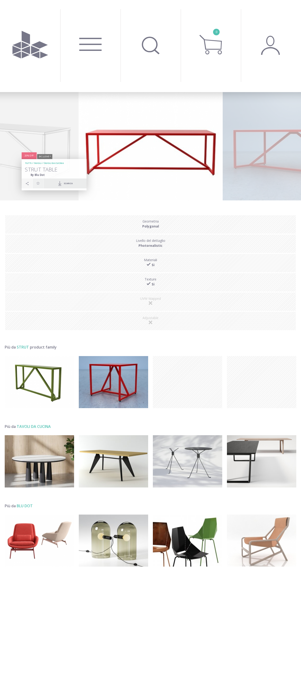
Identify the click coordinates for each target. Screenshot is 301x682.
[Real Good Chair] (187, 541)
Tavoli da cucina (53, 163)
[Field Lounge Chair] (39, 541)
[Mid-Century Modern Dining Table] (113, 461)
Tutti (28, 163)
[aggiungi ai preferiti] (38, 183)
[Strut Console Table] (39, 382)
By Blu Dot (38, 175)
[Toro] (261, 541)
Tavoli (37, 163)
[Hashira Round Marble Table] (39, 461)
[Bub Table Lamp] (113, 541)
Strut (23, 347)
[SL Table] (261, 461)
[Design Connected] (30, 46)
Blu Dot (25, 505)
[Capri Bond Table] (187, 461)
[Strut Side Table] (113, 382)
